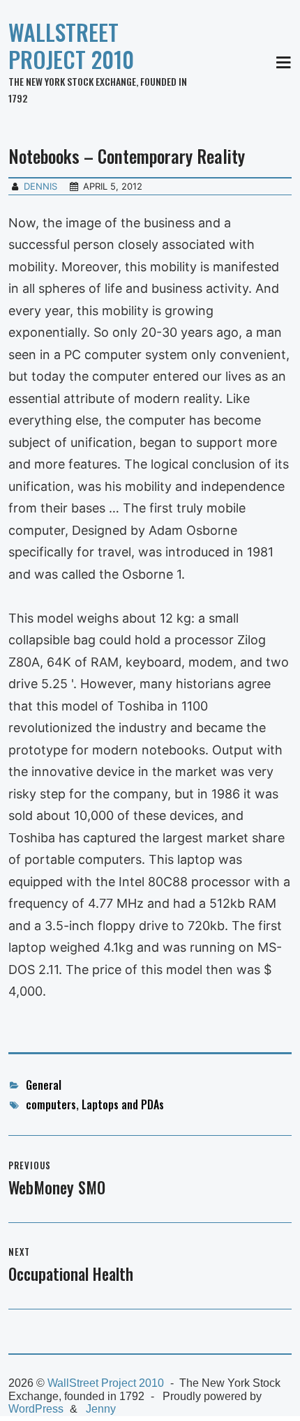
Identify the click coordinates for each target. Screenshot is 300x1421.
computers (51, 1104)
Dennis (40, 186)
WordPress (35, 1409)
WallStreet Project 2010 (71, 45)
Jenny (101, 1409)
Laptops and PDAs (123, 1104)
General (43, 1085)
